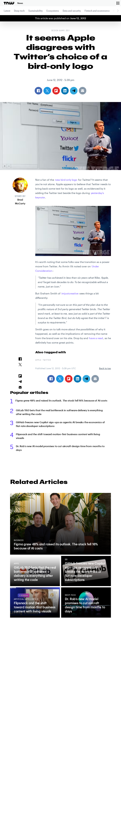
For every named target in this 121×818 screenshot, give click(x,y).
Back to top (105, 368)
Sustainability (35, 10)
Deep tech (19, 10)
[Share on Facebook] (51, 379)
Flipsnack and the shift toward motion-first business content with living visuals (58, 436)
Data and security (72, 10)
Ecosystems (52, 10)
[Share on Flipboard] (68, 379)
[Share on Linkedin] (77, 379)
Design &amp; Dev (60, 31)
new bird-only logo (66, 179)
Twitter (47, 360)
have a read (96, 338)
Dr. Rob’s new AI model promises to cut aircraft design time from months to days (60, 448)
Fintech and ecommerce (97, 10)
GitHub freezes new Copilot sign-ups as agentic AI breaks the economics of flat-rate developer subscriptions (60, 424)
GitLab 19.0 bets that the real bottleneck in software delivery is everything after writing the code (59, 412)
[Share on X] (60, 379)
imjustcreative (69, 293)
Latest (7, 10)
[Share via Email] (95, 379)
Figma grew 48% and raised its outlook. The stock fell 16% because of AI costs (61, 400)
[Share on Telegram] (86, 379)
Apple (38, 360)
